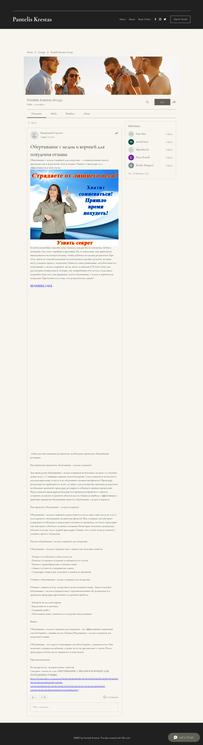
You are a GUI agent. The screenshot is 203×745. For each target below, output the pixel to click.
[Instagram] (160, 19)
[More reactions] (43, 697)
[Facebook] (155, 19)
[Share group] (174, 102)
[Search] (147, 102)
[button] (180, 19)
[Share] (116, 133)
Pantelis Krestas (33, 19)
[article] (74, 422)
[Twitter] (165, 19)
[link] (36, 113)
